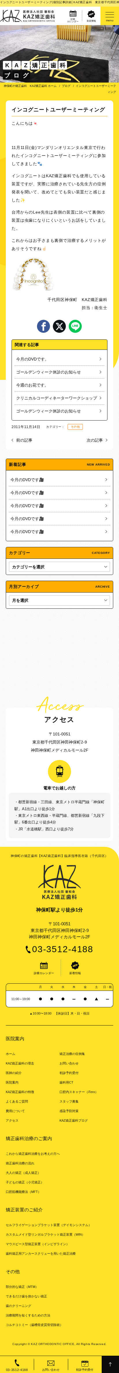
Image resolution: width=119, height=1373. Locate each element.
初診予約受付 (69, 1073)
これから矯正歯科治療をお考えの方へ (33, 1153)
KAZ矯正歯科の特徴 (20, 1092)
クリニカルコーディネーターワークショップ (56, 398)
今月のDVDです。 (32, 359)
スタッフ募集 (69, 1101)
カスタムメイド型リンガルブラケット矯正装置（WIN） (45, 1234)
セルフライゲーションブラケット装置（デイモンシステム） (49, 1225)
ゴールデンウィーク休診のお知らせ (48, 372)
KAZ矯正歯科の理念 (20, 1063)
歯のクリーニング (18, 1305)
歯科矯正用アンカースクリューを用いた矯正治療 (41, 1253)
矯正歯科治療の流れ (20, 1163)
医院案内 (12, 1082)
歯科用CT (66, 1082)
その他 (75, 426)
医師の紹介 (14, 1073)
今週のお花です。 (32, 385)
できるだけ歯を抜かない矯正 (26, 1296)
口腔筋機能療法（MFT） (23, 1191)
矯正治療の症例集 (72, 1054)
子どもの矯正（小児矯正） (25, 1182)
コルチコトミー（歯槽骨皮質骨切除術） (34, 1325)
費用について (15, 1111)
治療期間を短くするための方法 (28, 1315)
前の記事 (24, 440)
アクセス (12, 1120)
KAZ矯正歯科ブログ (74, 1120)
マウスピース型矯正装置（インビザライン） (37, 1244)
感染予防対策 (69, 1111)
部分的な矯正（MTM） (22, 1286)
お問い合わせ (69, 1063)
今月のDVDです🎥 (27, 479)
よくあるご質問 (17, 1101)
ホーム (10, 1054)
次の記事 (95, 440)
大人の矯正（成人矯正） (23, 1172)
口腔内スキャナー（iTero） (79, 1092)
